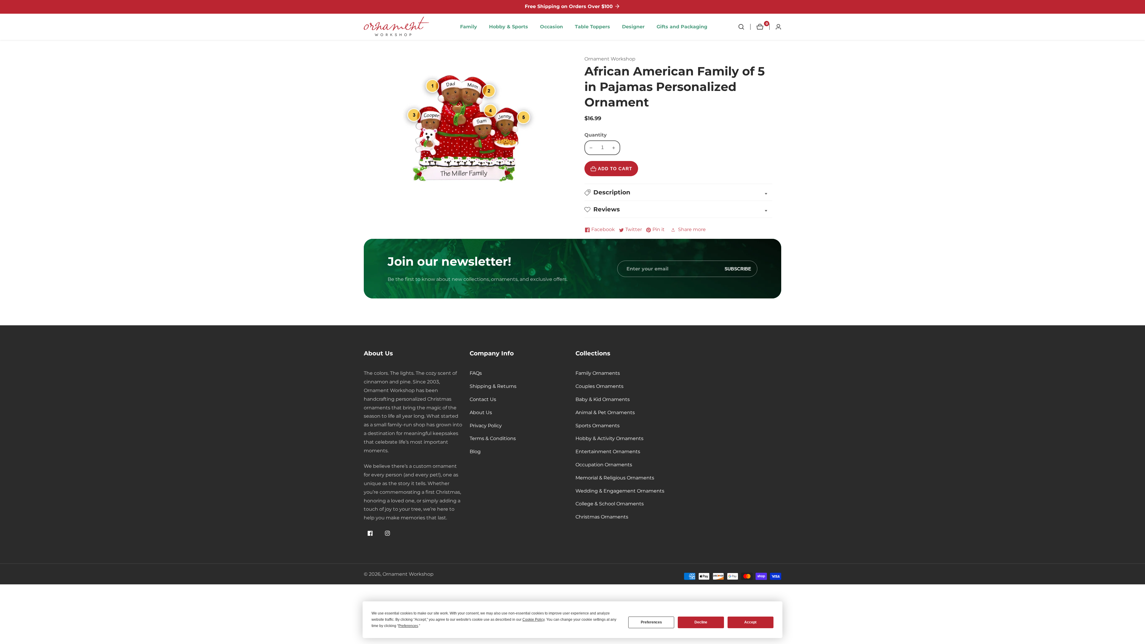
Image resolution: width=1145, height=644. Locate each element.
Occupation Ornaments (603, 464)
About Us (481, 412)
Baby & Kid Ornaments (602, 399)
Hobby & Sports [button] (508, 27)
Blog (475, 451)
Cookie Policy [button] (533, 619)
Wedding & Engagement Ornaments (619, 491)
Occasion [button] (551, 27)
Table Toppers (592, 27)
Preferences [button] (408, 626)
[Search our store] (744, 27)
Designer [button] (633, 27)
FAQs (476, 373)
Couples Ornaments (599, 386)
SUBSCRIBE (738, 268)
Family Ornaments (597, 373)
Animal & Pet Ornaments (605, 412)
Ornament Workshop (408, 574)
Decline (700, 622)
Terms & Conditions (493, 438)
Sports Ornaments (597, 425)
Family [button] (468, 27)
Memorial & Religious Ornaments (614, 478)
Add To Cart (615, 168)
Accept (750, 622)
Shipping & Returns (493, 386)
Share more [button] (692, 230)
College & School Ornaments (609, 504)
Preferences (651, 622)
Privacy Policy (486, 425)
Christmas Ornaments (601, 517)
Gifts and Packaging (682, 27)
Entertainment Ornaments (607, 451)
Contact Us (483, 399)
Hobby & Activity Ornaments (609, 438)
